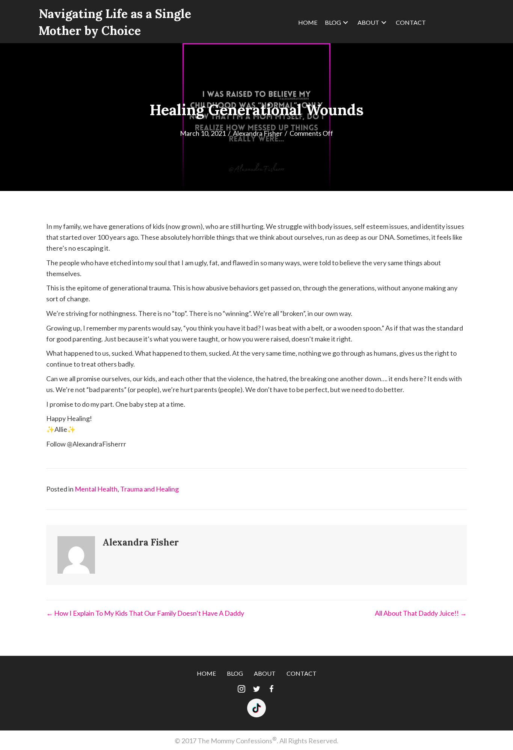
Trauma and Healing (149, 489)
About (265, 673)
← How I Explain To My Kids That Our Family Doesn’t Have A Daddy (145, 613)
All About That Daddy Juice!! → (421, 613)
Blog (235, 673)
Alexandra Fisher (257, 133)
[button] (241, 689)
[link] (307, 22)
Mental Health (96, 489)
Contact (302, 673)
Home (206, 673)
